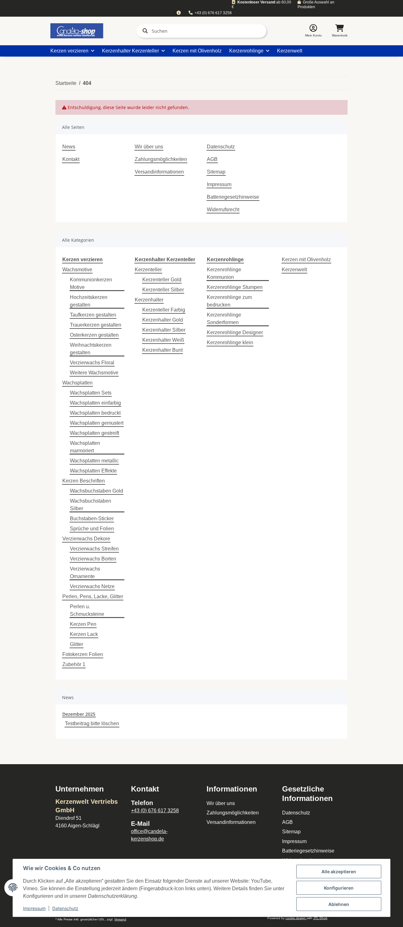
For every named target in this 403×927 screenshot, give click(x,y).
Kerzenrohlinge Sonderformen (224, 318)
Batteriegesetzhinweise (233, 197)
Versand (120, 919)
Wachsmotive (77, 269)
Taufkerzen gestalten (93, 314)
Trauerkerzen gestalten (95, 325)
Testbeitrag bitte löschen (92, 723)
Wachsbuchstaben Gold (96, 491)
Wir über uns (149, 146)
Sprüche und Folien (92, 528)
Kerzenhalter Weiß (163, 340)
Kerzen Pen (83, 624)
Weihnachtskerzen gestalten (90, 348)
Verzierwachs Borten (93, 558)
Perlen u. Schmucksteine (87, 610)
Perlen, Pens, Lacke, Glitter (92, 596)
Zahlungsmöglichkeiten (161, 159)
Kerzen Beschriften (83, 480)
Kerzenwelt (294, 269)
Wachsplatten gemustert (96, 423)
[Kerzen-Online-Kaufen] (76, 30)
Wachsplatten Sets (90, 392)
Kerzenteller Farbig (163, 309)
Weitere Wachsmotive (94, 372)
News (68, 146)
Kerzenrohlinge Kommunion (224, 273)
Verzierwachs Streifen (94, 548)
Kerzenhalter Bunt (162, 350)
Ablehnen (338, 904)
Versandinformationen (159, 171)
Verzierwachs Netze (92, 586)
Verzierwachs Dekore (86, 538)
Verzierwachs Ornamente (85, 572)
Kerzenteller (148, 269)
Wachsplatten (77, 382)
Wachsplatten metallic (94, 460)
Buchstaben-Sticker (92, 518)
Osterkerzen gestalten (94, 335)
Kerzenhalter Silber (163, 330)
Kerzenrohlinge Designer (235, 332)
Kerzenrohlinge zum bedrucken (229, 301)
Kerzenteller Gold (161, 279)
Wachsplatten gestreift (94, 433)
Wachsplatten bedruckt (95, 413)
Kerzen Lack (84, 634)
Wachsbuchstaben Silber (90, 504)
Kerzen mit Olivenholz (306, 259)
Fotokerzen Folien (82, 654)
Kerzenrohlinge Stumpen (235, 287)
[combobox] (178, 13)
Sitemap (216, 171)
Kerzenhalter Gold (162, 320)
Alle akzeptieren (338, 871)
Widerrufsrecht (223, 209)
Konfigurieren (339, 888)
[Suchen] (143, 31)
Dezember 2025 (78, 714)
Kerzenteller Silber (163, 289)
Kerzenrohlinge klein (230, 342)
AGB (212, 159)
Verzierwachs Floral (92, 362)
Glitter (76, 644)
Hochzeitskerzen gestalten (88, 301)
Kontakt (70, 159)
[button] (313, 31)
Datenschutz (221, 146)
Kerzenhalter (149, 299)
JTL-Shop (320, 918)
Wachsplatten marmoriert (85, 446)
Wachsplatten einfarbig (95, 403)
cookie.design (296, 918)
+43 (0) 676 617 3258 (213, 13)
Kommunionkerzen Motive (91, 283)
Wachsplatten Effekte (93, 470)
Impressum (219, 184)
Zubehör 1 (73, 664)
